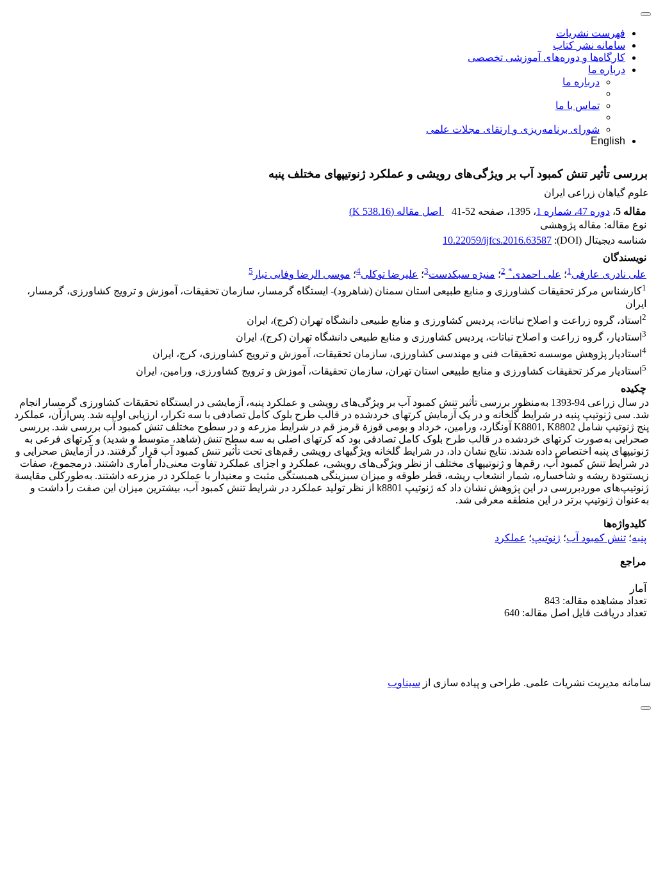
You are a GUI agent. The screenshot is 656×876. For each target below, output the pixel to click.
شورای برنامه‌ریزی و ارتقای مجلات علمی (513, 129)
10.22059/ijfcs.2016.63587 (497, 240)
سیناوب (404, 682)
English (608, 140)
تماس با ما (577, 105)
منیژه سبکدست (462, 274)
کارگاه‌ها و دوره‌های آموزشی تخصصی (546, 57)
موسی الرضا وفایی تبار (301, 274)
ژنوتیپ (546, 537)
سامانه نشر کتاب (589, 45)
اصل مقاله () (396, 211)
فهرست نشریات (590, 33)
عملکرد (510, 537)
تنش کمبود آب (596, 537)
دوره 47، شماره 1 (573, 211)
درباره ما (606, 69)
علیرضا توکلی (389, 274)
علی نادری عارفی (608, 274)
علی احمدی (534, 274)
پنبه (639, 537)
